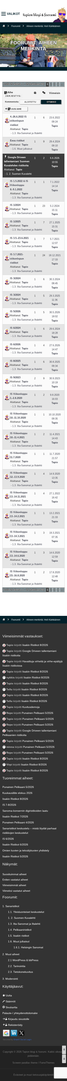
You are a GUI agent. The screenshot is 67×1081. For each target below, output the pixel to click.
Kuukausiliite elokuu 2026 (17, 792)
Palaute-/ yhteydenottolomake (20, 1013)
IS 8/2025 (15, 361)
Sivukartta (11, 1007)
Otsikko (51, 102)
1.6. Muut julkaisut (22, 148)
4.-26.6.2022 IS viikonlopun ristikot (18, 120)
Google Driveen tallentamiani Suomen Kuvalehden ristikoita (16, 161)
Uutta (9, 995)
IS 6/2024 (15, 327)
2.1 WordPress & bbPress (23, 960)
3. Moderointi (10, 978)
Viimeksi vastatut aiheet (16, 890)
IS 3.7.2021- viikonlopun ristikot (17, 258)
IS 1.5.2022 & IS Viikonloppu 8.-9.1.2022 (19, 185)
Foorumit (15, 26)
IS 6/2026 (15, 344)
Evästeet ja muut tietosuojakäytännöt (33, 1074)
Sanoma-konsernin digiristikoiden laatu (25, 810)
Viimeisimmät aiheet (14, 885)
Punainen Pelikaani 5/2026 (37, 712)
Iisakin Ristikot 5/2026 (15, 856)
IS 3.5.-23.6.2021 (19, 238)
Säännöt (10, 1001)
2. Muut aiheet (10, 954)
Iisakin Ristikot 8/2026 (35, 645)
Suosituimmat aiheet (14, 874)
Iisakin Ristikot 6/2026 (15, 844)
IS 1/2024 (15, 205)
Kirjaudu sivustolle (18, 1019)
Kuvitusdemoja (31, 707)
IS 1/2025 (15, 221)
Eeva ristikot (17, 140)
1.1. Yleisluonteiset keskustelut (26, 911)
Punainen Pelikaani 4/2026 (18, 822)
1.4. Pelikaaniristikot (19, 929)
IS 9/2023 (15, 377)
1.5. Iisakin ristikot (18, 935)
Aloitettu (30, 102)
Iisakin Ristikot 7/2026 (15, 816)
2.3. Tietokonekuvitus (20, 971)
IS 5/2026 (15, 311)
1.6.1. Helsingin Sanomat (28, 947)
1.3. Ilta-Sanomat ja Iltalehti (27, 133)
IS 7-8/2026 (9, 804)
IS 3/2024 (15, 278)
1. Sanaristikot (10, 906)
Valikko (4, 14)
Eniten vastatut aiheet (15, 879)
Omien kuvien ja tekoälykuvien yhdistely (25, 850)
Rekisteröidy (15, 1024)
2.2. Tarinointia (16, 966)
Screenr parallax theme (24, 1062)
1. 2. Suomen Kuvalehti (19, 173)
